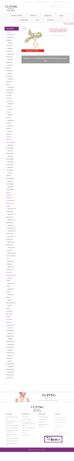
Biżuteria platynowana (10, 141)
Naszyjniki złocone (9, 127)
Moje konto (42, 414)
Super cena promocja (9, 196)
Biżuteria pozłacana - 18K (10, 33)
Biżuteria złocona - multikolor (9, 98)
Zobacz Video (33, 50)
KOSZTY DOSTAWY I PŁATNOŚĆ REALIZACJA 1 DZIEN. (28, 423)
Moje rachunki (42, 419)
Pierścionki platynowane (10, 147)
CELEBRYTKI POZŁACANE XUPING (9, 81)
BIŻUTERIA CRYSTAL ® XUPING (11, 274)
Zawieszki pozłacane (9, 50)
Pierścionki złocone (10, 105)
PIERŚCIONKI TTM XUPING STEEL (11, 210)
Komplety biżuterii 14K (9, 357)
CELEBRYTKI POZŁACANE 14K (10, 368)
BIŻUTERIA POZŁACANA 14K (10, 324)
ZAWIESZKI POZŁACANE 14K (10, 340)
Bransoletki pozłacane (10, 55)
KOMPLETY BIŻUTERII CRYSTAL (10, 301)
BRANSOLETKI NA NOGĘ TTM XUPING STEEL (11, 256)
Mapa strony (25, 435)
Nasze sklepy (25, 417)
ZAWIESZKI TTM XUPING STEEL (10, 221)
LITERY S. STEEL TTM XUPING (10, 249)
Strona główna (16, 15)
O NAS (61, 15)
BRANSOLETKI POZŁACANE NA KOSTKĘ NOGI (10, 90)
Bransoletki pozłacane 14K (10, 346)
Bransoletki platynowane (10, 163)
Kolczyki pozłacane (9, 44)
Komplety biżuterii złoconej (9, 134)
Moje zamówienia (43, 417)
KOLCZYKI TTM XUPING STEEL (10, 216)
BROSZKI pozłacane (9, 75)
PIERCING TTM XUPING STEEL (10, 268)
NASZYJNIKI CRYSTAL (9, 296)
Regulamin (24, 20)
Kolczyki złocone (9, 111)
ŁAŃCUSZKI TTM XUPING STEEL (10, 243)
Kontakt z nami (26, 419)
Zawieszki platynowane (10, 158)
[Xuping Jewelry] (14, 8)
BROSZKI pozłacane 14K (10, 362)
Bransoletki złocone (10, 122)
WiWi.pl (43, 449)
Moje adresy (41, 422)
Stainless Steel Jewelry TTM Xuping (10, 203)
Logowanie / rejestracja (59, 2)
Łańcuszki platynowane (10, 169)
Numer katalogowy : (56, 35)
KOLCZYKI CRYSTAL (9, 279)
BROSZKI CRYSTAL (9, 307)
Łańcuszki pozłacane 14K (10, 351)
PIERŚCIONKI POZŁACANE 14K (10, 335)
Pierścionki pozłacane (10, 39)
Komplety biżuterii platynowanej (10, 175)
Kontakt (51, 20)
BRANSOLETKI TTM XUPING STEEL (10, 227)
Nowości (33, 15)
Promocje (47, 15)
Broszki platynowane (10, 183)
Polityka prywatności (28, 427)
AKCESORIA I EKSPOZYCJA (9, 313)
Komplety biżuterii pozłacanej (9, 68)
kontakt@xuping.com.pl (62, 433)
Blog (37, 20)
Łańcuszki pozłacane (9, 61)
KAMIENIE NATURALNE (9, 318)
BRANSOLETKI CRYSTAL (10, 290)
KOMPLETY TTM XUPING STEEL (10, 238)
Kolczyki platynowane (10, 152)
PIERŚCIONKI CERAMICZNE (10, 263)
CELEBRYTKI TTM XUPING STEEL (11, 232)
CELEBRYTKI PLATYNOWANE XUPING (10, 189)
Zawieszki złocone (9, 116)
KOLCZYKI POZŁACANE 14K (10, 329)
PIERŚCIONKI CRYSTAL (10, 285)
